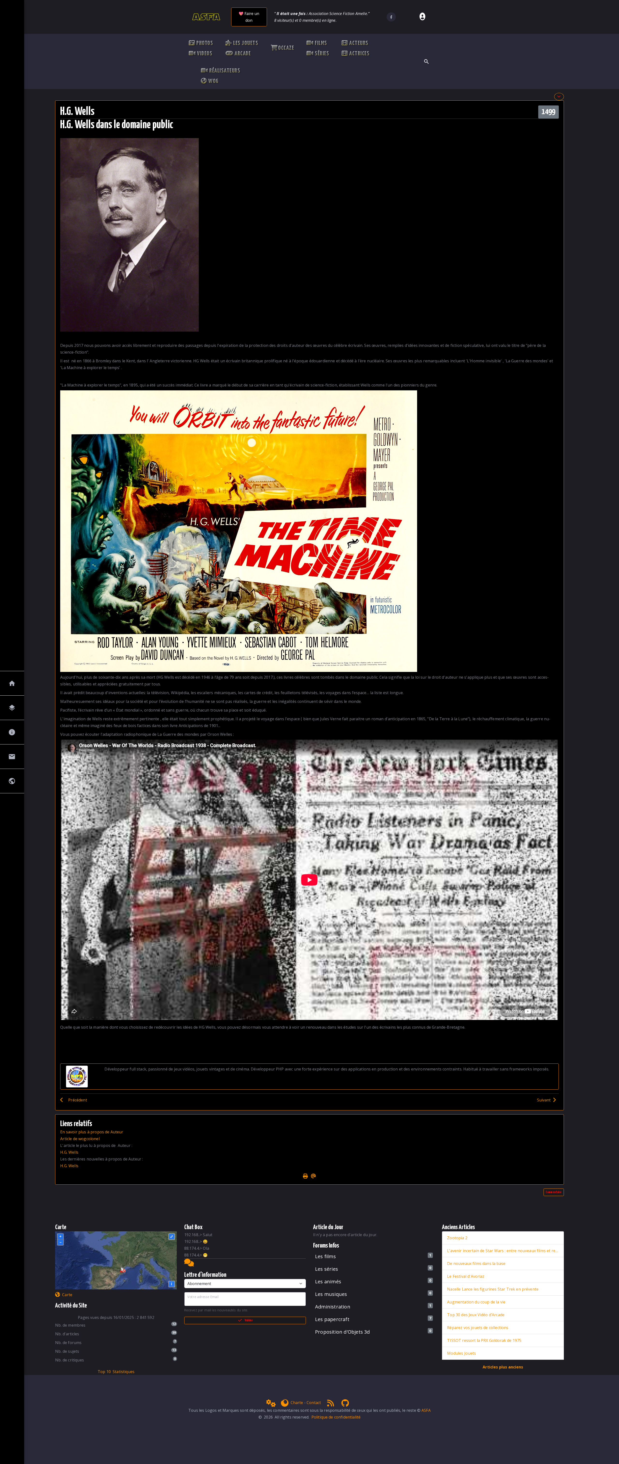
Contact (314, 1402)
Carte (67, 1294)
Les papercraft (332, 1319)
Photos (204, 43)
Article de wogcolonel (79, 1138)
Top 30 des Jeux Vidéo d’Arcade (475, 1314)
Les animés (328, 1281)
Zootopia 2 (457, 1238)
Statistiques (123, 1371)
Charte (297, 1402)
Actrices (358, 54)
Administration (332, 1306)
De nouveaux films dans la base (476, 1263)
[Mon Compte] (421, 17)
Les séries (326, 1269)
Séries (321, 54)
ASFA (426, 1410)
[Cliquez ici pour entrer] (189, 1264)
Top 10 (104, 1371)
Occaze (286, 48)
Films (320, 43)
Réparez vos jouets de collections (477, 1327)
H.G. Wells (69, 1152)
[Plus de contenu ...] (559, 96)
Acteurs (358, 43)
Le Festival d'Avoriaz (465, 1276)
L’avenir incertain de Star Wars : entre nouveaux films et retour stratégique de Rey (503, 1250)
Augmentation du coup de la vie (476, 1302)
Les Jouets (245, 43)
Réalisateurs (224, 71)
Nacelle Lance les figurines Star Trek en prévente (492, 1289)
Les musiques (331, 1294)
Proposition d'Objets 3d (342, 1332)
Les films (325, 1256)
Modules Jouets (461, 1353)
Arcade (242, 54)
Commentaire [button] (554, 1192)
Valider (249, 1320)
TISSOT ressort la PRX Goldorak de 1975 (484, 1340)
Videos (204, 54)
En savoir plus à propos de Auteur (91, 1132)
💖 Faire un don (249, 17)
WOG (213, 81)
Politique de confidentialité (336, 1417)
